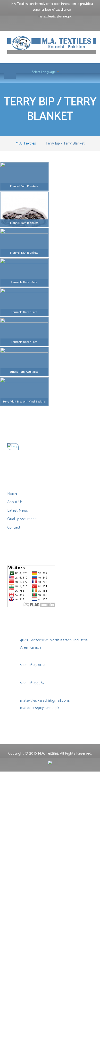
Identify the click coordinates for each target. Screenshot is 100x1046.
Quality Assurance (21, 519)
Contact (13, 527)
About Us (15, 502)
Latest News (17, 510)
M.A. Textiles (26, 143)
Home (12, 494)
